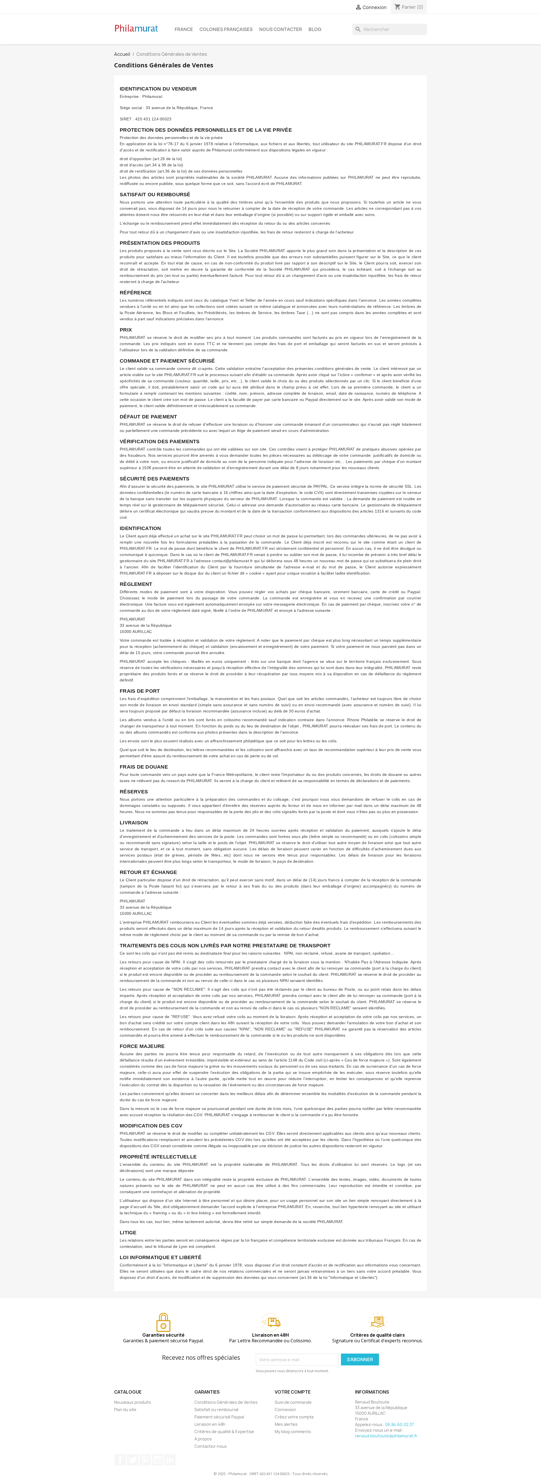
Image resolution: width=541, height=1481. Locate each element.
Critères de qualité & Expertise (224, 1431)
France (184, 29)
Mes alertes (286, 1424)
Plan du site (125, 1409)
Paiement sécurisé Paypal (219, 1417)
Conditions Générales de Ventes (226, 1402)
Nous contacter (280, 29)
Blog (315, 29)
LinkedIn (170, 1459)
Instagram (157, 1459)
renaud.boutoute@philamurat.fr (386, 1435)
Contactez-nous (210, 1446)
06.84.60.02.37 (399, 1424)
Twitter (132, 1459)
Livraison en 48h (209, 1424)
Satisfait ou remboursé (216, 1409)
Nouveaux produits (132, 1402)
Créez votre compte (294, 1417)
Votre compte (293, 1392)
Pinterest (145, 1459)
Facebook (120, 1459)
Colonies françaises (226, 29)
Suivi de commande (293, 1402)
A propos (203, 1439)
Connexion (285, 1409)
